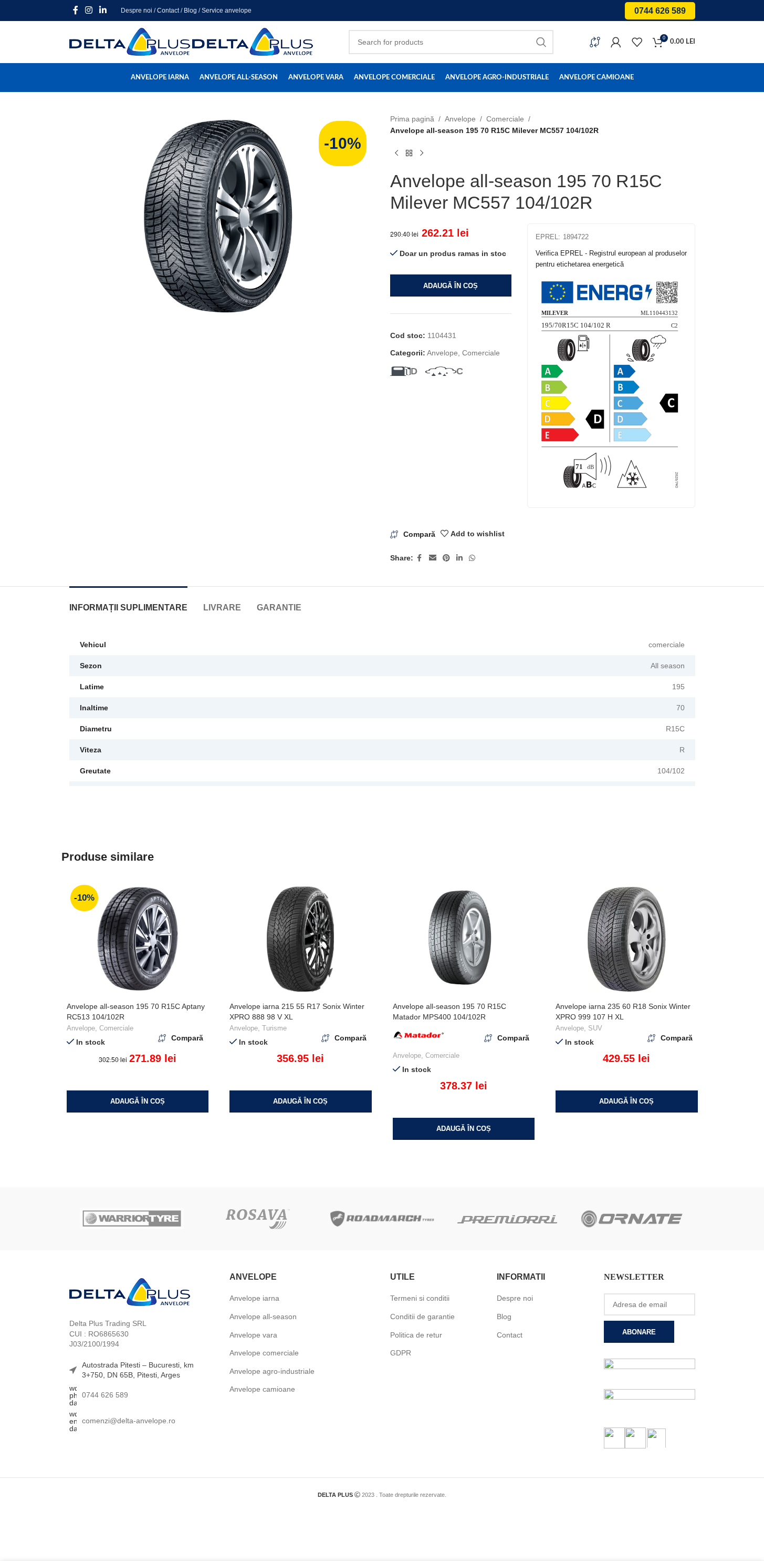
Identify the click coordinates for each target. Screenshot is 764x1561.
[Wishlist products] (636, 42)
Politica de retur (416, 1335)
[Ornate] (632, 1218)
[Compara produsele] (595, 42)
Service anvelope (227, 10)
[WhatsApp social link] (472, 558)
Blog (190, 10)
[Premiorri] (507, 1218)
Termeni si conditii (419, 1298)
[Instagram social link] (89, 10)
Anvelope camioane (262, 1389)
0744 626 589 (660, 10)
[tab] (128, 602)
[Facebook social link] (75, 10)
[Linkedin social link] (103, 10)
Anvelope (460, 119)
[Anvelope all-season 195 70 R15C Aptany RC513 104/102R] (138, 939)
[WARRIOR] (131, 1218)
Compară (419, 534)
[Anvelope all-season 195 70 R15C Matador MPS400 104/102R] (464, 939)
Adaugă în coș (450, 286)
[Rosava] (256, 1218)
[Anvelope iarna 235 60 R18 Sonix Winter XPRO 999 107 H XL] (627, 939)
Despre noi (136, 10)
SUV (595, 1028)
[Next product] (421, 153)
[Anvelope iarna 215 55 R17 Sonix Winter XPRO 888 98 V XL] (300, 939)
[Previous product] (396, 153)
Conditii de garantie (422, 1316)
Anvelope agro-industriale (272, 1371)
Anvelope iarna (254, 1298)
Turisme (274, 1028)
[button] (138, 1101)
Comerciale (505, 119)
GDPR (400, 1353)
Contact (168, 10)
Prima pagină (412, 119)
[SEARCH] (541, 42)
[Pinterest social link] (446, 558)
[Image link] (129, 1292)
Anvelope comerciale (264, 1353)
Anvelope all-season (263, 1316)
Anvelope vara (253, 1335)
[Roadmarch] (381, 1218)
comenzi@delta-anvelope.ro (128, 1420)
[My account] (615, 42)
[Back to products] (409, 153)
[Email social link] (432, 558)
